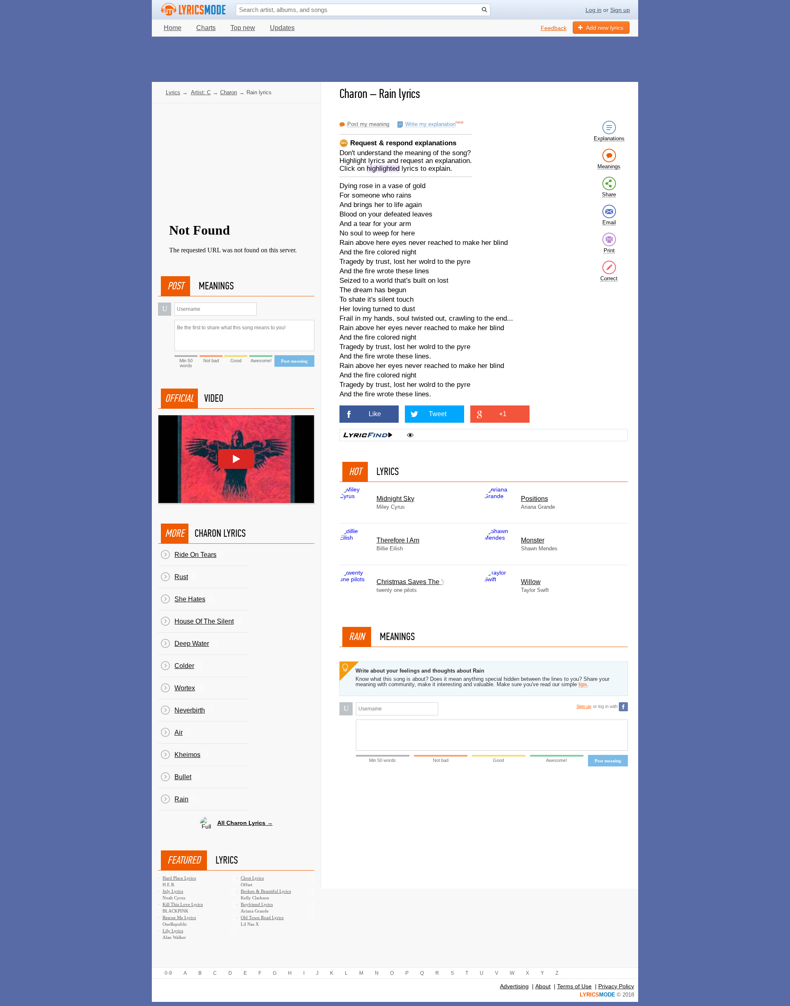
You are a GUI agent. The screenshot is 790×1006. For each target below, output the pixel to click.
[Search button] (484, 9)
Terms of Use (574, 986)
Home (172, 27)
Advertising (514, 986)
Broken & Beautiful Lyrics (266, 891)
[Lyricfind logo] (368, 435)
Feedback (554, 28)
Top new (242, 27)
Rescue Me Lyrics (179, 917)
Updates (282, 27)
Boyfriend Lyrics (257, 904)
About (543, 986)
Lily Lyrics (173, 930)
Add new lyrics (604, 27)
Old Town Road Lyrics (262, 917)
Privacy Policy (616, 986)
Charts (206, 27)
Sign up (620, 10)
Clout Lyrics (252, 878)
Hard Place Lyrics (179, 878)
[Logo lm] (193, 9)
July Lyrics (173, 891)
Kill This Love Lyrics (183, 904)
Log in (594, 10)
